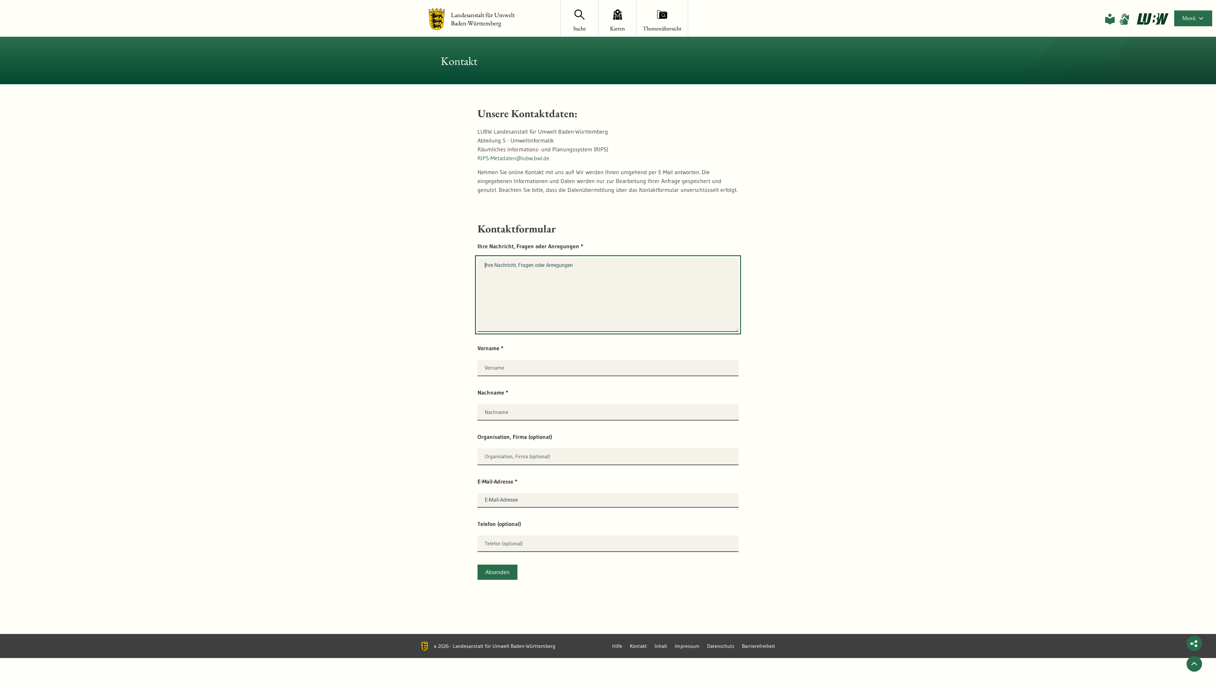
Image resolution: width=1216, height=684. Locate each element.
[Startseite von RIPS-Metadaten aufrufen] (1152, 19)
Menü (1188, 18)
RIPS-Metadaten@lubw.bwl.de (513, 158)
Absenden (497, 572)
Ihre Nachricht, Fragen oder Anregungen (530, 246)
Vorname (491, 348)
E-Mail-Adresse (497, 481)
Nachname (493, 392)
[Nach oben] (1194, 664)
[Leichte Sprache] (1110, 19)
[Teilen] (1194, 643)
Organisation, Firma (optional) (515, 437)
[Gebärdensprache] (1124, 19)
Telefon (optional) (499, 524)
